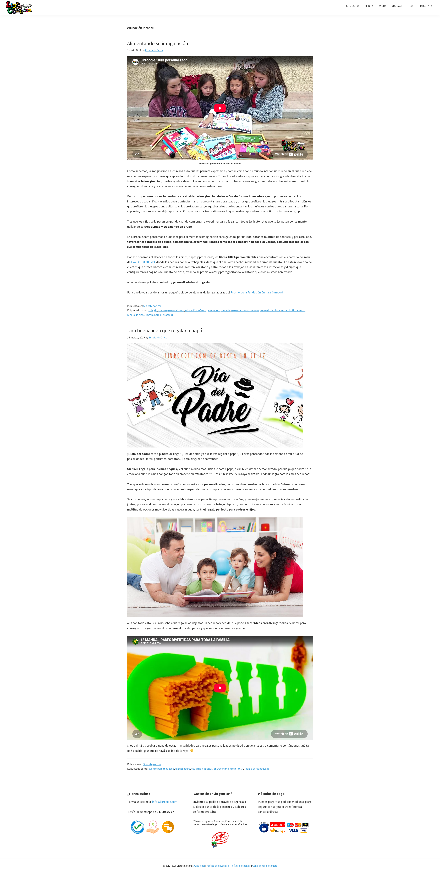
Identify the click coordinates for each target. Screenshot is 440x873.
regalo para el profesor (159, 314)
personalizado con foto (245, 310)
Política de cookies (241, 865)
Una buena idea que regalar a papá (164, 330)
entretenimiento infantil (228, 768)
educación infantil (195, 310)
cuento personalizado (171, 310)
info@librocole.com (164, 802)
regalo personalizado (257, 768)
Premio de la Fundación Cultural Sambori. (256, 292)
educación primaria (219, 310)
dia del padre (182, 768)
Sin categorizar (152, 306)
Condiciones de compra (264, 865)
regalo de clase (136, 314)
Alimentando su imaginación (157, 43)
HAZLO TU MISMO (143, 262)
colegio (152, 310)
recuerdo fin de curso (293, 310)
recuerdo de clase (270, 310)
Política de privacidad (217, 865)
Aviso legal (199, 865)
